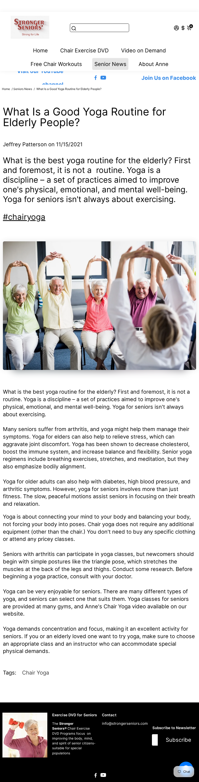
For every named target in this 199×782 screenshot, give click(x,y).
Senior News (110, 64)
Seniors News (22, 89)
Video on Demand (143, 50)
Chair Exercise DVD (84, 50)
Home (40, 50)
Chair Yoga (35, 672)
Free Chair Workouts (56, 64)
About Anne (153, 64)
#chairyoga (24, 217)
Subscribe (178, 740)
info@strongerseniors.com (125, 723)
